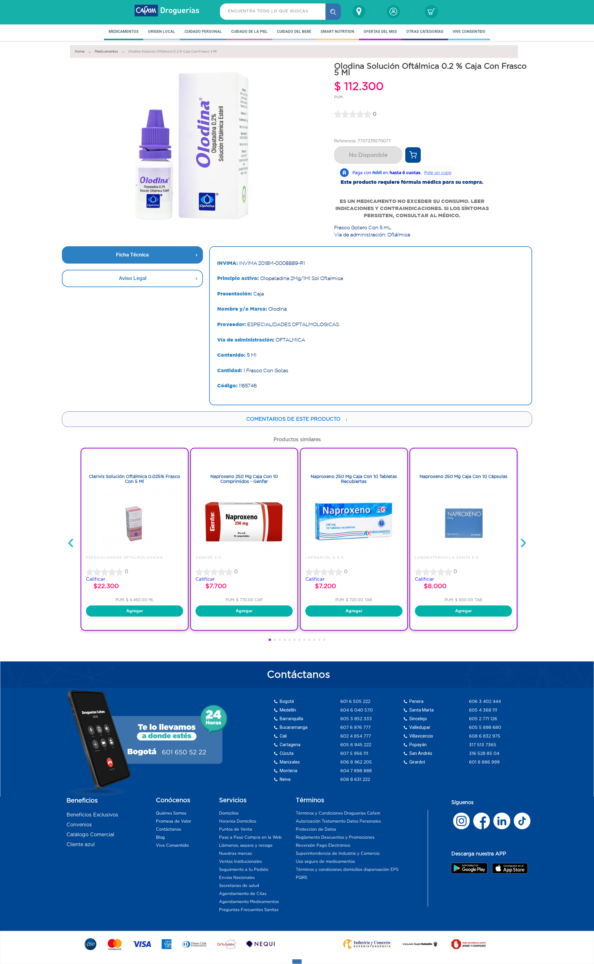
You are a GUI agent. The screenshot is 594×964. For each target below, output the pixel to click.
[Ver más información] (413, 155)
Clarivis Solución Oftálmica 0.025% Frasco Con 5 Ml (134, 479)
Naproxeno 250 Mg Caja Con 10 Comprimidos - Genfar (244, 479)
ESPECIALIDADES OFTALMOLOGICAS (124, 557)
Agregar (134, 610)
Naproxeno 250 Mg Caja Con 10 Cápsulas (463, 476)
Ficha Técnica (132, 254)
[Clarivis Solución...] (134, 552)
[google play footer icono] (471, 868)
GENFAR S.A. (209, 557)
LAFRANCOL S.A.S (324, 557)
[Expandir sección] (297, 961)
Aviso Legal (132, 278)
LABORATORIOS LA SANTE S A (447, 557)
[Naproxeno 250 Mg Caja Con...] (244, 552)
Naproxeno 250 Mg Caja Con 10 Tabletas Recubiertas (354, 479)
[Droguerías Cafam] (167, 11)
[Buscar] (333, 11)
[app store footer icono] (510, 868)
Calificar (95, 579)
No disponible (368, 155)
